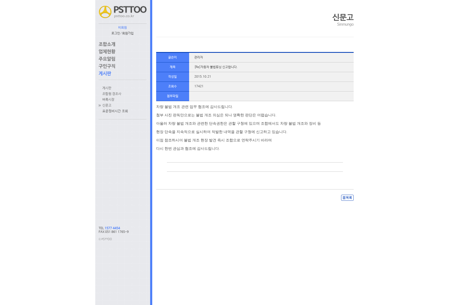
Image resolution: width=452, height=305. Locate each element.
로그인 (115, 33)
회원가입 (128, 33)
